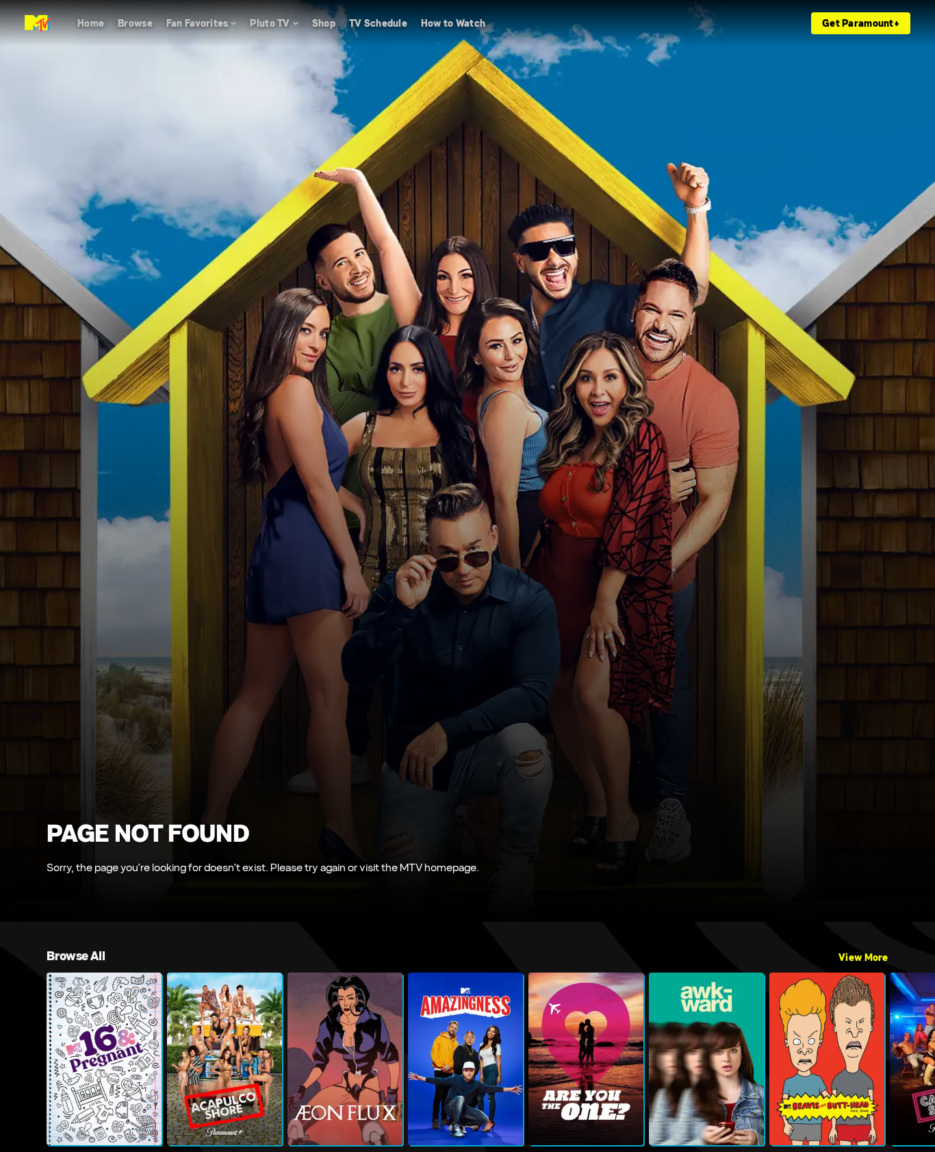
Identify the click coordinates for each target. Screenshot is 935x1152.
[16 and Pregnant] (104, 1059)
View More (863, 957)
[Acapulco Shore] (224, 1059)
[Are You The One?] (585, 1059)
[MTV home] (38, 23)
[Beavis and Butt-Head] (826, 1059)
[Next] (914, 1059)
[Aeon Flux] (344, 1059)
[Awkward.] (706, 1059)
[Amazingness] (465, 1059)
